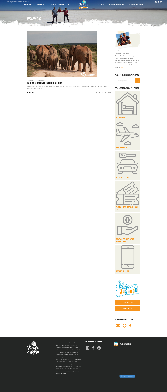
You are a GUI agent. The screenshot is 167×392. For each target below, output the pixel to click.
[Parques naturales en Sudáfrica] (62, 54)
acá (122, 67)
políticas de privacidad (67, 371)
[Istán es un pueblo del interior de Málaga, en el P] (118, 350)
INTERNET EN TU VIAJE (123, 271)
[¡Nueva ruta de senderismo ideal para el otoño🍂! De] (127, 370)
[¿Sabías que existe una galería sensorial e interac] (135, 365)
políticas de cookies (61, 373)
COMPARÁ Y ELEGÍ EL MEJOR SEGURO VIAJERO (125, 240)
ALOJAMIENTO (120, 118)
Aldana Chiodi (41, 80)
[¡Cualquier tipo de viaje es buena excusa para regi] (135, 355)
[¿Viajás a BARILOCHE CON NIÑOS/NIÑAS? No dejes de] (118, 365)
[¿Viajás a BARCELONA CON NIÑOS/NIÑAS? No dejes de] (118, 360)
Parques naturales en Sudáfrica (44, 83)
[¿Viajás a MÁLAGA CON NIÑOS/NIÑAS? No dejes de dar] (127, 360)
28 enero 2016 (31, 80)
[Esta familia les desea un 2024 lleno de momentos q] (127, 365)
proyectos (69, 359)
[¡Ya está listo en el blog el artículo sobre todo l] (135, 370)
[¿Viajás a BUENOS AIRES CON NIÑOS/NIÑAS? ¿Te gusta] (135, 360)
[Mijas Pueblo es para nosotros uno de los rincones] (127, 350)
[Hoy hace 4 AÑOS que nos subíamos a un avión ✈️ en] (135, 350)
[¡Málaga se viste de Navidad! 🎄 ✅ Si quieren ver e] (118, 370)
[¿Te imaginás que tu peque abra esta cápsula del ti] (127, 355)
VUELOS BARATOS (121, 147)
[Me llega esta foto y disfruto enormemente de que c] (118, 355)
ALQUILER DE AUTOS (122, 177)
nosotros (78, 359)
